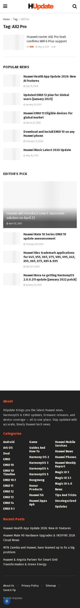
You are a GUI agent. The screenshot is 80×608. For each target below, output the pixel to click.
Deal (6, 453)
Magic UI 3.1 (63, 478)
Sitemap (51, 585)
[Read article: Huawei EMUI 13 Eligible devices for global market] (11, 117)
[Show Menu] (5, 6)
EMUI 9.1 (9, 509)
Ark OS (8, 448)
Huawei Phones (65, 457)
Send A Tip (9, 590)
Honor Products (35, 487)
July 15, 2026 (31, 86)
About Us (8, 585)
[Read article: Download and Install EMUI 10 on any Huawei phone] (11, 136)
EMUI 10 (8, 465)
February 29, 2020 (34, 244)
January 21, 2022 (33, 285)
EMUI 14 (8, 503)
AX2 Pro (25, 19)
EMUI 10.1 (9, 480)
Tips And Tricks (66, 495)
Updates (61, 506)
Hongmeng (37, 480)
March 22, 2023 (33, 123)
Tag (15, 19)
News (59, 489)
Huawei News (64, 451)
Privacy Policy (30, 585)
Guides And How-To (37, 449)
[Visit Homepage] (40, 6)
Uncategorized (65, 501)
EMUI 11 (8, 486)
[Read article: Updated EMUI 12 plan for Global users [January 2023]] (11, 99)
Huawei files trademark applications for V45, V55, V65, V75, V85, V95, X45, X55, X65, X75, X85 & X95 (49, 257)
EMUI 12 (8, 491)
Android (9, 442)
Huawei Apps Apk (38, 502)
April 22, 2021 (15, 223)
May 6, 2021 (43, 47)
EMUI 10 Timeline (9, 472)
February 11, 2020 (34, 141)
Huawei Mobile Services (65, 443)
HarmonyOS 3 (38, 463)
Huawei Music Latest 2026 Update (47, 150)
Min (31, 47)
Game (33, 442)
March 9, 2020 (32, 266)
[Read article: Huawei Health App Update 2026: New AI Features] (11, 81)
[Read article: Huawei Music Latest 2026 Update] (11, 154)
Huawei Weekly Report (65, 464)
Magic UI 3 (62, 472)
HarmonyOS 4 (39, 468)
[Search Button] (75, 6)
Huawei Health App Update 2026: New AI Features (37, 528)
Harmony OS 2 (39, 457)
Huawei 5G (36, 495)
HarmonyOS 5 (38, 474)
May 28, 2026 (31, 155)
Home (6, 19)
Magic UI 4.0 (63, 483)
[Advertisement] (40, 338)
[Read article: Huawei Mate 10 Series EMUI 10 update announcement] (11, 238)
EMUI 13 (8, 497)
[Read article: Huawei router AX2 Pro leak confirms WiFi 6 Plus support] (14, 42)
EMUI (6, 459)
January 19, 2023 (33, 104)
